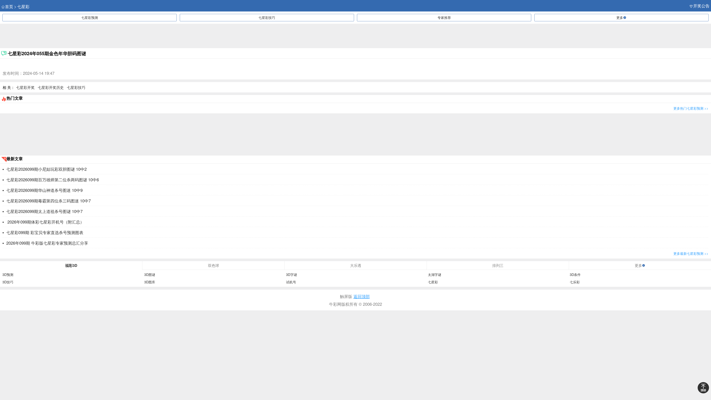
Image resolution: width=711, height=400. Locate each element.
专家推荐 (444, 17)
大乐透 (355, 265)
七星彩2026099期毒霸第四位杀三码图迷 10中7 (48, 201)
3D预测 (7, 274)
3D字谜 (291, 274)
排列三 (497, 265)
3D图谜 (149, 274)
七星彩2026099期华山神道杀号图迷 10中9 (44, 190)
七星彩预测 (89, 17)
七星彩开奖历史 (51, 87)
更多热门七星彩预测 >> (690, 108)
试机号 (291, 282)
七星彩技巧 (266, 17)
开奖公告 (701, 5)
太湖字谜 (434, 274)
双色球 (213, 265)
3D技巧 (7, 282)
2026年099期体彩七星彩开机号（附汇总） (45, 222)
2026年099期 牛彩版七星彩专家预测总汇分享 (47, 243)
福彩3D (71, 265)
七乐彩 (575, 282)
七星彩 (23, 6)
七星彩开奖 (25, 87)
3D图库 (149, 282)
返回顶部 (361, 296)
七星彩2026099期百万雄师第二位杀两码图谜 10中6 (52, 179)
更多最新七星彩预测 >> (690, 253)
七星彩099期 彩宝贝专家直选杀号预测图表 (44, 232)
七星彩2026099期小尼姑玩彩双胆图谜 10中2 (46, 169)
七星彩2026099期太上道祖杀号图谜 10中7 (44, 211)
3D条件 (575, 274)
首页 (9, 6)
